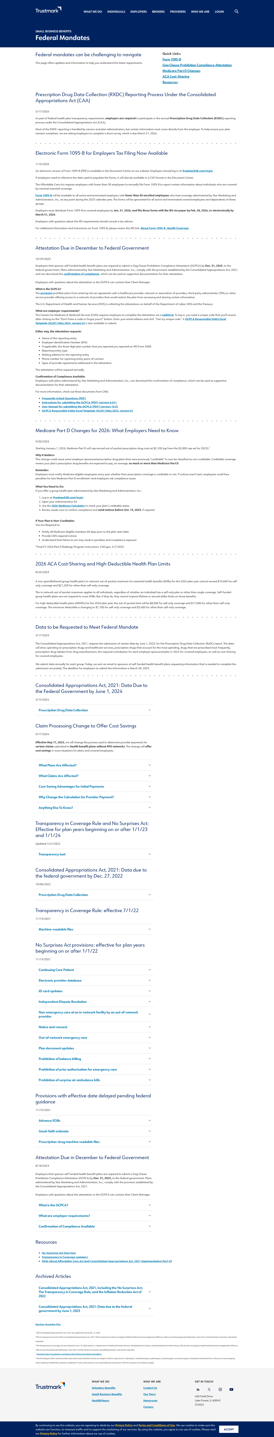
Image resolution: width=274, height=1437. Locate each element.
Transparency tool (52, 854)
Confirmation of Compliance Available (67, 1226)
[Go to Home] (50, 1387)
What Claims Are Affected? (58, 776)
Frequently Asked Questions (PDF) (64, 398)
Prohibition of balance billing (60, 1059)
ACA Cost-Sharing (176, 76)
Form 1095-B (172, 59)
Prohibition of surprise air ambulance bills (69, 1080)
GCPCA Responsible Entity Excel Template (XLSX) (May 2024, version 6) (87, 410)
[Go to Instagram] (220, 1388)
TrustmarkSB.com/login (197, 170)
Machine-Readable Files (48, 1324)
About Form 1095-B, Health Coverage (164, 228)
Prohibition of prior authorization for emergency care (78, 1069)
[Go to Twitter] (209, 1388)
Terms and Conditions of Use (156, 1425)
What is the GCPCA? (53, 1205)
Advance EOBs (49, 1120)
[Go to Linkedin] (198, 1388)
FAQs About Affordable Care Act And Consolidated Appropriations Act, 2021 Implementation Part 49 (107, 1261)
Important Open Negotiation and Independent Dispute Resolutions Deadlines (69, 1354)
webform (168, 315)
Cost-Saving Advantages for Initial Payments (71, 786)
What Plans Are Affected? (58, 765)
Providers (178, 11)
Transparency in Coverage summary (65, 1257)
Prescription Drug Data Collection (63, 710)
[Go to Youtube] (231, 1388)
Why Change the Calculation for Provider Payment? (76, 797)
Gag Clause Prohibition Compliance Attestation (197, 65)
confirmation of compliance (81, 274)
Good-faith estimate (54, 1131)
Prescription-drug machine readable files (69, 1142)
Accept (229, 1429)
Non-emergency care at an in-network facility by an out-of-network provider (88, 1014)
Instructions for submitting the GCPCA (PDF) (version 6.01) (79, 402)
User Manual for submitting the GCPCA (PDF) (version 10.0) (80, 406)
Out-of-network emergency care (63, 1037)
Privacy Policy (123, 1425)
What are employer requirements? (64, 1216)
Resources (170, 82)
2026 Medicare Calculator (68, 505)
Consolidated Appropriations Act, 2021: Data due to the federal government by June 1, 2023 (85, 1308)
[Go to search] (233, 12)
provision (46, 293)
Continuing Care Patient (56, 970)
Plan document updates (56, 1048)
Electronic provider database (60, 980)
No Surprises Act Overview (59, 1253)
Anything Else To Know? (56, 808)
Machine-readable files (56, 929)
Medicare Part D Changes (181, 71)
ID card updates (50, 991)
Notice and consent (53, 1027)
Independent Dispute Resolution (63, 1001)
